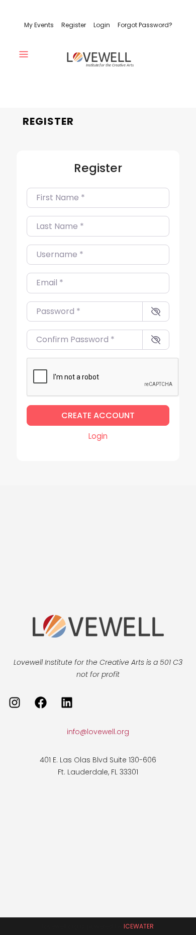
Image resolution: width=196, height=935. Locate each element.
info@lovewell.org (98, 732)
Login (101, 25)
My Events (39, 25)
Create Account (98, 415)
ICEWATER (139, 926)
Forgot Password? (145, 25)
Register (73, 25)
